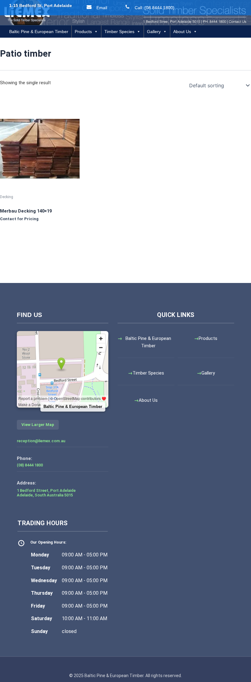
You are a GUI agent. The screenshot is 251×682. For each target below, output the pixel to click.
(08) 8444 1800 (30, 465)
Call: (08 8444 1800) (154, 7)
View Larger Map (37, 424)
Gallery (154, 31)
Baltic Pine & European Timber (38, 31)
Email (101, 7)
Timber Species (119, 31)
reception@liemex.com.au (41, 441)
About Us (182, 31)
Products (83, 31)
